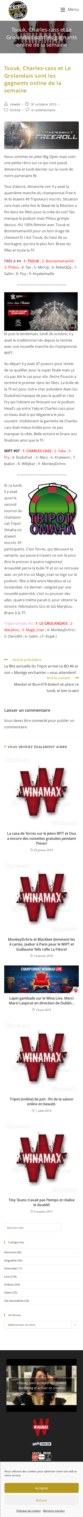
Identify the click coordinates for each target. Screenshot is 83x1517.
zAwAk (15, 104)
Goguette (10, 1260)
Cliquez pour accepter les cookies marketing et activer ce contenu (41, 1385)
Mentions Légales (54, 1511)
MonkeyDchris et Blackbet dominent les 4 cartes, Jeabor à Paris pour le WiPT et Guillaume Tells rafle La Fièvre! (41, 944)
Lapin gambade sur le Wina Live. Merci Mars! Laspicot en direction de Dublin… (41, 1001)
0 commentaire (43, 110)
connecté (39, 720)
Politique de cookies (28, 1511)
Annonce (10, 1252)
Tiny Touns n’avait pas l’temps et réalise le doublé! (42, 1202)
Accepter (41, 1488)
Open (8, 1292)
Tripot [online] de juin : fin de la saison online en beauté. (41, 1101)
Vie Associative (13, 1301)
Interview (10, 1268)
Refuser (41, 1500)
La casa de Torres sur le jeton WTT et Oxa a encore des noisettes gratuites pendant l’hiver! (41, 838)
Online (15, 110)
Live (7, 1277)
